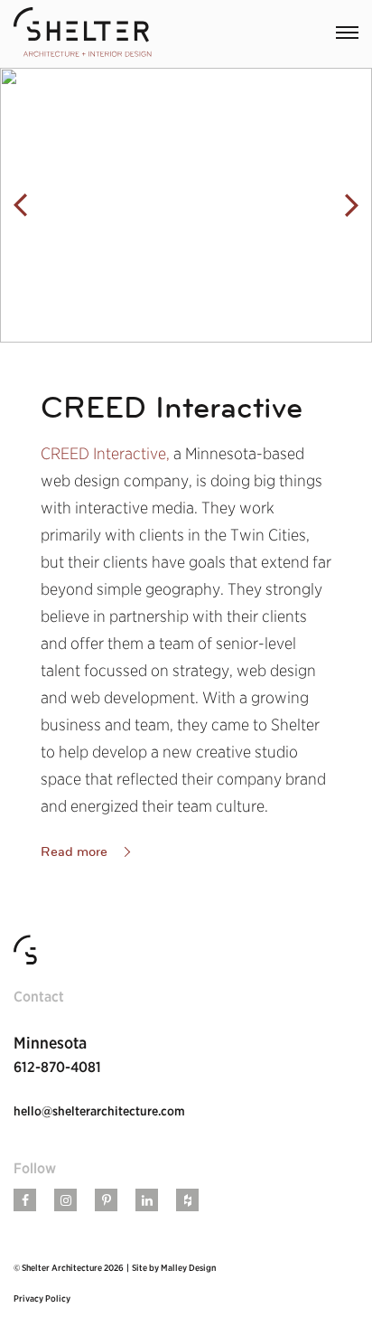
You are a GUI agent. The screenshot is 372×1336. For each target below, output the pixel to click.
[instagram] (65, 1200)
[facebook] (25, 1200)
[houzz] (187, 1200)
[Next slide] (351, 205)
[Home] (83, 34)
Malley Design (188, 1267)
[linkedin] (147, 1200)
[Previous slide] (20, 205)
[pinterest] (106, 1200)
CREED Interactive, (107, 453)
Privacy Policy (42, 1298)
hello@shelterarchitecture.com (99, 1111)
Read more (74, 851)
